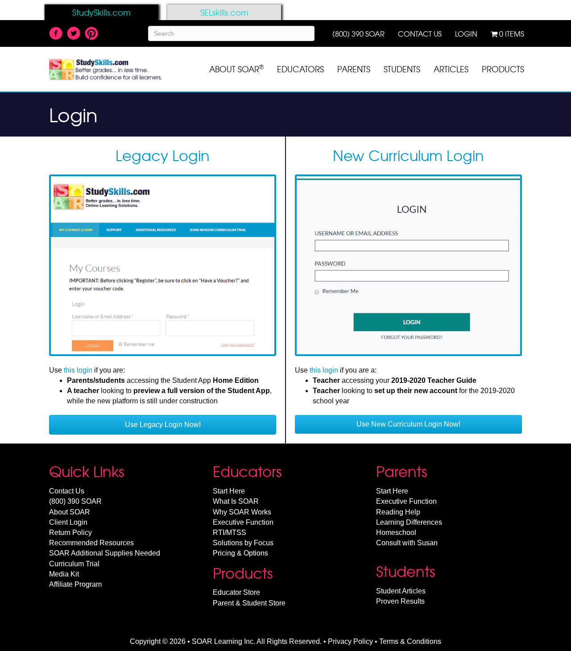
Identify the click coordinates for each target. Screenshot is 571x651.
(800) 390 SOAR (75, 501)
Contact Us (66, 491)
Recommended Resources (91, 543)
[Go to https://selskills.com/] (224, 12)
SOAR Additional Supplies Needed (104, 553)
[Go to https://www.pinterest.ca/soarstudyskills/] (91, 34)
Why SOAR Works (242, 512)
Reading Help (398, 512)
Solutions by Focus (243, 543)
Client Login (68, 522)
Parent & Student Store (249, 603)
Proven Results (400, 601)
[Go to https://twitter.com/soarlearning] (73, 34)
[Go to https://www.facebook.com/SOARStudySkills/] (55, 34)
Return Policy (70, 532)
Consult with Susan (407, 543)
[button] (162, 425)
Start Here (229, 491)
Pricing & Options (240, 553)
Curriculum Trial (74, 564)
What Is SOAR (236, 501)
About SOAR (69, 512)
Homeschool (396, 532)
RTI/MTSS (229, 532)
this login (78, 370)
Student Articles (401, 591)
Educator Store (236, 592)
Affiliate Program (75, 584)
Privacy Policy (350, 641)
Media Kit (64, 574)
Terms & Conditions (410, 641)
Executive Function (243, 522)
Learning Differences (409, 522)
